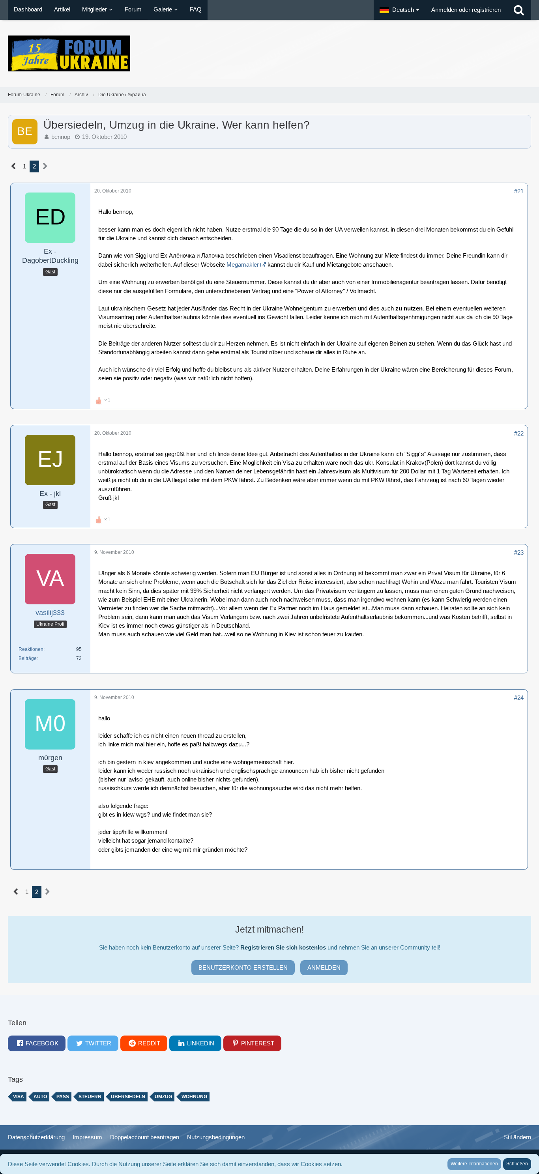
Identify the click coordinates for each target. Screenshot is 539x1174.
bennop (60, 136)
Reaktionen (31, 649)
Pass (62, 1096)
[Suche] (519, 10)
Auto (40, 1096)
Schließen (517, 1164)
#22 (519, 433)
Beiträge (28, 658)
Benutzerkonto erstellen (243, 967)
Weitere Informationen (474, 1164)
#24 (519, 697)
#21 (519, 191)
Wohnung (194, 1096)
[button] (399, 10)
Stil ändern (517, 1137)
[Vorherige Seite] (13, 166)
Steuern (90, 1096)
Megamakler (242, 264)
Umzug (163, 1096)
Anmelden (324, 967)
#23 (519, 552)
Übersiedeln (128, 1096)
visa (18, 1096)
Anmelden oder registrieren (466, 9)
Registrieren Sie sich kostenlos (283, 947)
